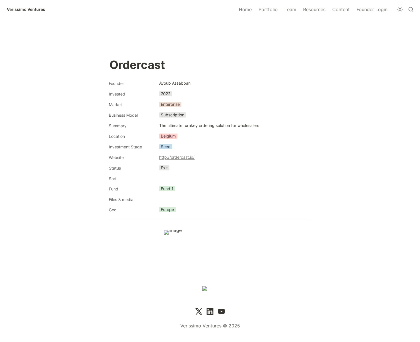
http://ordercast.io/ (177, 157)
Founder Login (372, 9)
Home (245, 9)
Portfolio (268, 9)
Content (341, 9)
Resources (314, 9)
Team (290, 9)
